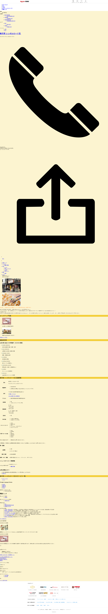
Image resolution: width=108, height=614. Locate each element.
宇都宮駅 (6, 17)
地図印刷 (18, 396)
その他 (5, 269)
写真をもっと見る (3, 337)
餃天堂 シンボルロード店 (7, 8)
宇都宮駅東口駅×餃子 (11, 20)
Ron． (5, 503)
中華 (5, 29)
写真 (3, 266)
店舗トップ (4, 262)
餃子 (5, 30)
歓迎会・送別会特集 (8, 510)
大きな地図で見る (12, 396)
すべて (5, 267)
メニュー (4, 263)
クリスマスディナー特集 (9, 514)
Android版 (6, 575)
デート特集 (6, 515)
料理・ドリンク (7, 268)
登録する (4, 473)
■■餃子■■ (6, 265)
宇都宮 (3, 7)
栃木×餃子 (9, 24)
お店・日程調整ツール (7, 554)
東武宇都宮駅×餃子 (10, 16)
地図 (3, 272)
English (3, 484)
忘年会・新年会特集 (8, 509)
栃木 (3, 5)
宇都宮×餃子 (9, 26)
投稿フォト (6, 271)
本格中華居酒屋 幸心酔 (9, 505)
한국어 (3, 487)
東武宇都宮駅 (7, 15)
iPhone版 (6, 576)
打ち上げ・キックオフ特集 (9, 513)
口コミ (3, 274)
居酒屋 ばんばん (7, 506)
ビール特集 (6, 511)
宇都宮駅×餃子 (10, 18)
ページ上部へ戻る (3, 580)
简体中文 (4, 485)
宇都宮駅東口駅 (7, 19)
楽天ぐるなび (5, 4)
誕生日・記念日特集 (8, 516)
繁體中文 (4, 486)
